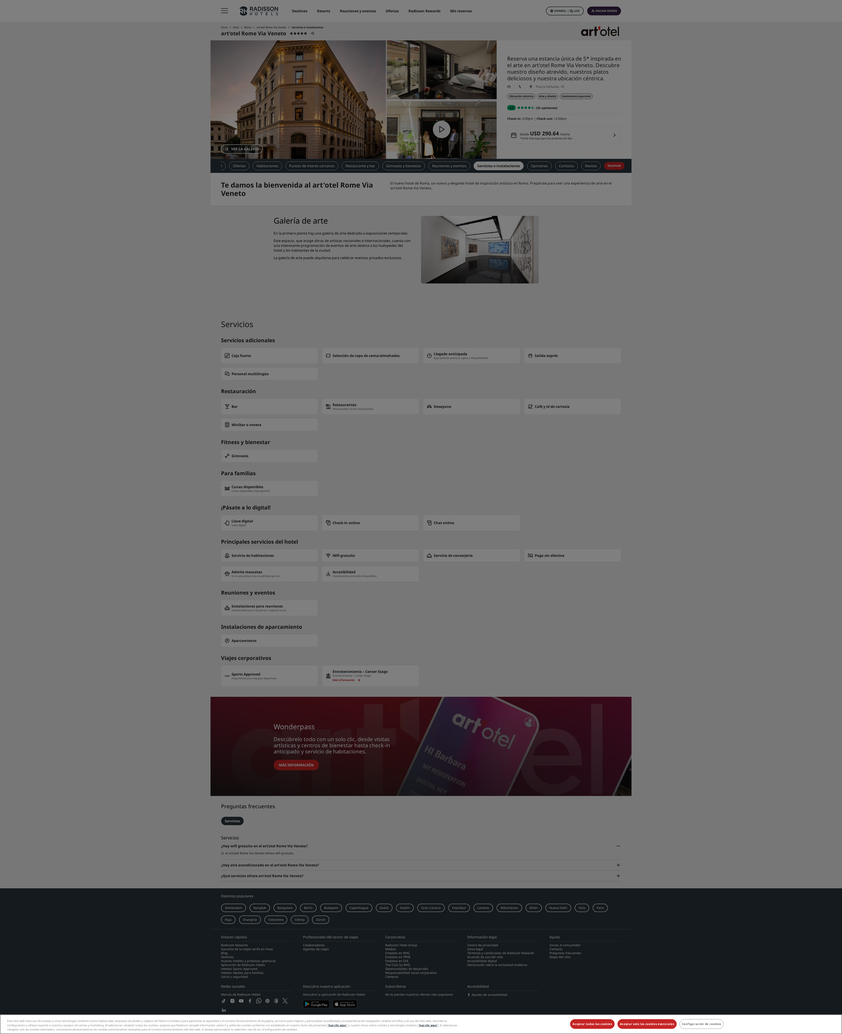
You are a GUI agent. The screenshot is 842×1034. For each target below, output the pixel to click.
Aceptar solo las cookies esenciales (647, 1024)
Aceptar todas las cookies (592, 1024)
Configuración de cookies (701, 1024)
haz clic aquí (337, 1025)
